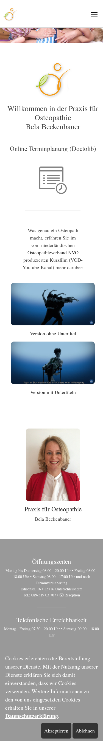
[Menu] (94, 14)
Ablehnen (85, 730)
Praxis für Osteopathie (53, 509)
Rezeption (72, 595)
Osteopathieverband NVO (53, 252)
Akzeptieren (56, 730)
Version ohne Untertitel (53, 333)
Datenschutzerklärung (31, 716)
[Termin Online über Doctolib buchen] (53, 179)
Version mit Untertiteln (53, 392)
